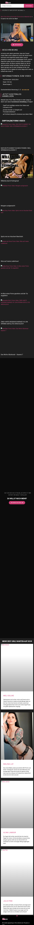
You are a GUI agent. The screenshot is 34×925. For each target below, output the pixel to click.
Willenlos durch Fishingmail (10, 181)
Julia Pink (7, 901)
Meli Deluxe (8, 696)
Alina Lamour (9, 832)
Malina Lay (8, 764)
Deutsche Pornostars (17, 16)
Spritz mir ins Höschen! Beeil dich (12, 236)
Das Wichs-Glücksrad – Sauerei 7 (12, 354)
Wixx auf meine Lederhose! (10, 261)
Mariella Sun (28, 16)
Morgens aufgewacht (8, 206)
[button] (25, 2)
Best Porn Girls (5, 16)
